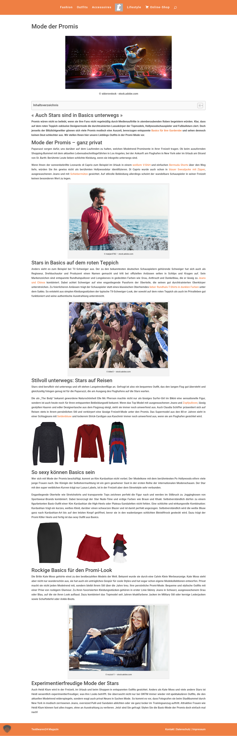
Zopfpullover (190, 402)
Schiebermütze (79, 173)
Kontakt (169, 729)
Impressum (199, 729)
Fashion (66, 7)
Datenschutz (183, 729)
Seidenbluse (64, 416)
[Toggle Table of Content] (198, 105)
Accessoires (101, 7)
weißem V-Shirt (141, 164)
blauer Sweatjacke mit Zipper (187, 169)
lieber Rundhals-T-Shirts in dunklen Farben (174, 287)
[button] (7, 729)
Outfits (82, 7)
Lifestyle (134, 7)
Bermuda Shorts (178, 164)
